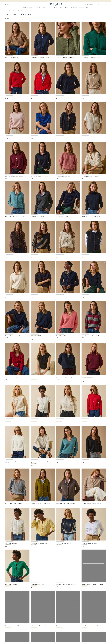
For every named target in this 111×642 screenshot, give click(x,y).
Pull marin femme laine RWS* (37, 256)
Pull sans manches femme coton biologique (40, 377)
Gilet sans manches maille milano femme (90, 256)
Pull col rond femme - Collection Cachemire (14, 97)
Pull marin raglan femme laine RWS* (63, 543)
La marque (7, 4)
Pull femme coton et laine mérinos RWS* (39, 176)
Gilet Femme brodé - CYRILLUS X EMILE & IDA (66, 584)
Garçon (55, 7)
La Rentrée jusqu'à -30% (29, 7)
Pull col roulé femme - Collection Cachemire (91, 216)
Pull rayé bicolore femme (36, 295)
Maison (66, 7)
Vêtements (15, 10)
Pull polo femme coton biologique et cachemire (66, 97)
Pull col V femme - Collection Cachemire (90, 295)
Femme (38, 7)
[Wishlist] (102, 4)
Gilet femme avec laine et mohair (12, 57)
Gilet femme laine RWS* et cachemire (13, 377)
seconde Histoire (83, 7)
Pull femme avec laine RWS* (62, 216)
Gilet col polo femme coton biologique (39, 136)
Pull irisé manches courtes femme (63, 176)
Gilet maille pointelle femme (11, 543)
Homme (44, 7)
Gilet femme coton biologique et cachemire (40, 57)
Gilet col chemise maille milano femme (39, 97)
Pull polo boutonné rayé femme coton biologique (92, 625)
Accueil (6, 10)
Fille (50, 7)
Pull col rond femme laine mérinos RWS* (13, 136)
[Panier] (105, 4)
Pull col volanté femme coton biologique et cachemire (67, 419)
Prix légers (74, 7)
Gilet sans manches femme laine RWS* (64, 256)
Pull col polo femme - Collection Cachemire (91, 97)
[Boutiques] (99, 4)
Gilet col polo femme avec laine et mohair (90, 176)
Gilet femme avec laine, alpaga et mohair (39, 543)
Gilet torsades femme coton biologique (90, 543)
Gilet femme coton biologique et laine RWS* (65, 57)
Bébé (61, 7)
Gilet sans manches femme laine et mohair (90, 136)
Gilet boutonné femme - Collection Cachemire (15, 216)
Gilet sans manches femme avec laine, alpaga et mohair (42, 419)
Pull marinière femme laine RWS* (12, 625)
